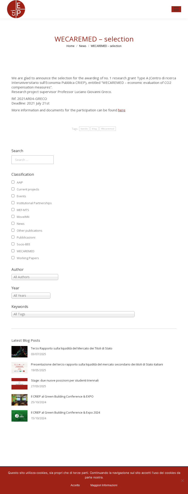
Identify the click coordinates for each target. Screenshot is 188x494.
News (21, 224)
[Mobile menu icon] (176, 9)
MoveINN (23, 217)
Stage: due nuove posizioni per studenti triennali (65, 380)
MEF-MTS (23, 210)
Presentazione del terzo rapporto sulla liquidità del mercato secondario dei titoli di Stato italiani (97, 364)
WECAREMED (25, 251)
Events (21, 196)
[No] (182, 480)
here (121, 110)
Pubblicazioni (26, 237)
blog (94, 128)
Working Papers (28, 258)
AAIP (20, 182)
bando (84, 128)
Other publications (29, 230)
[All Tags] (94, 314)
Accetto (75, 485)
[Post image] (19, 351)
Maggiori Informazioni (103, 485)
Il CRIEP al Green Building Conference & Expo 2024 (65, 412)
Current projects (28, 189)
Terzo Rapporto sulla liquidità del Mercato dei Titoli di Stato (71, 348)
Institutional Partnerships (34, 203)
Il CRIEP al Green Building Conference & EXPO (62, 396)
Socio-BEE (23, 244)
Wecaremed (107, 128)
